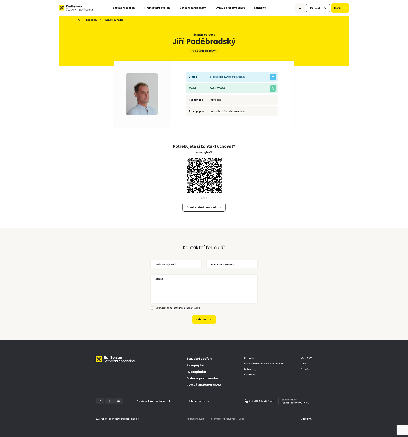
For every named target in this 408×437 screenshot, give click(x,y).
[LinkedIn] (118, 401)
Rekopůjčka (195, 365)
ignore (154, 326)
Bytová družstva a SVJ (230, 7)
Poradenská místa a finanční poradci (263, 363)
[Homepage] (116, 362)
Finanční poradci (113, 20)
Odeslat (201, 319)
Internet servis (197, 401)
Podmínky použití (195, 418)
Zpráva (159, 278)
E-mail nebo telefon (222, 264)
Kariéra (304, 363)
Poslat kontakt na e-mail (201, 207)
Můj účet (315, 7)
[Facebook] (109, 401)
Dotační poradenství (193, 7)
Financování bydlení (157, 7)
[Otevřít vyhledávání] (300, 8)
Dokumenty (250, 369)
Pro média (306, 369)
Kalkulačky (249, 374)
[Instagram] (100, 401)
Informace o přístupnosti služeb (227, 418)
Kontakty (260, 7)
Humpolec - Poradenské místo (227, 111)
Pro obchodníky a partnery (150, 401)
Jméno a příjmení (165, 264)
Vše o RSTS (306, 358)
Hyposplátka (196, 372)
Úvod (78, 20)
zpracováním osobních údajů (185, 307)
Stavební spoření (124, 7)
